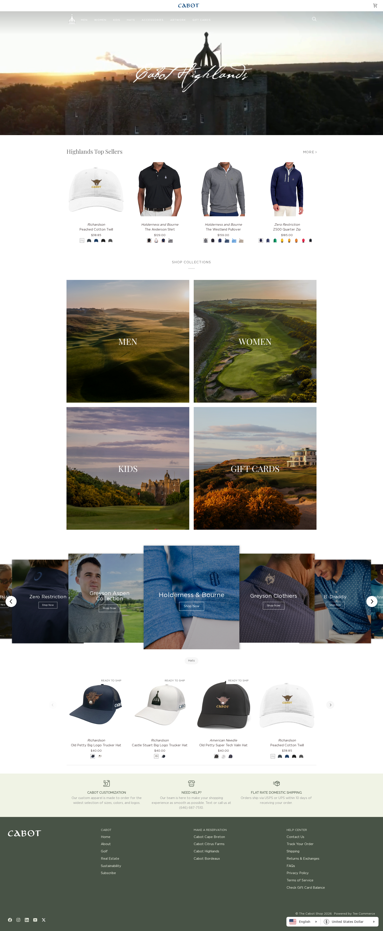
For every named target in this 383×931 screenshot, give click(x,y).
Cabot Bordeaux (207, 858)
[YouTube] (35, 920)
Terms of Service (300, 880)
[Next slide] (371, 601)
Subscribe (108, 873)
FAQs (291, 866)
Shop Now (48, 605)
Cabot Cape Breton (209, 837)
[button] (84, 20)
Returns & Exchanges (303, 858)
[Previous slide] (11, 601)
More (308, 152)
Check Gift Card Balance (306, 887)
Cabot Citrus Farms (209, 844)
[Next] (330, 705)
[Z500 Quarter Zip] (287, 189)
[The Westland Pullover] (223, 189)
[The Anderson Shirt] (159, 189)
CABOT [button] (106, 830)
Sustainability (111, 866)
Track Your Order (300, 844)
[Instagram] (18, 920)
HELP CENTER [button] (297, 830)
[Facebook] (10, 920)
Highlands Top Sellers (94, 151)
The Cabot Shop (311, 913)
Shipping (293, 851)
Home (105, 837)
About (106, 844)
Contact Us (295, 837)
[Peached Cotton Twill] (96, 189)
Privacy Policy (298, 873)
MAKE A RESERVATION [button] (210, 830)
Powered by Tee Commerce (354, 913)
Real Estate (110, 858)
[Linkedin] (27, 920)
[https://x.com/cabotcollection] (44, 920)
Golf (104, 851)
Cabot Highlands (206, 851)
